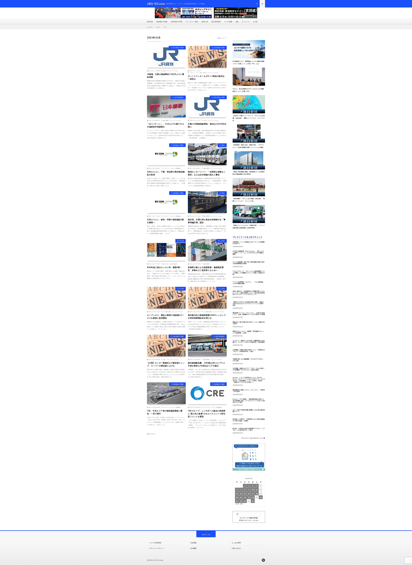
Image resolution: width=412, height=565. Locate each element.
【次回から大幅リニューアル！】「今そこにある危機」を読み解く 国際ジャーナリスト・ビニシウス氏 (249, 118)
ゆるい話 (165, 264)
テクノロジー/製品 (192, 21)
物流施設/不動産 (161, 21)
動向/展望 (165, 120)
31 (253, 501)
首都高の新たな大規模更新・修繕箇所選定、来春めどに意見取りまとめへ (206, 268)
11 (257, 489)
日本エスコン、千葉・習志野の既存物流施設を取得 (166, 173)
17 (253, 493)
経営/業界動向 (216, 21)
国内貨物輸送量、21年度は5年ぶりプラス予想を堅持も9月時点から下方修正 (206, 364)
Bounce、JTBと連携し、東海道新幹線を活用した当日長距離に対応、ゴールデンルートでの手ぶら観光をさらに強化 (249, 400)
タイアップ (245, 21)
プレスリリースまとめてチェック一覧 (253, 438)
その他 (255, 21)
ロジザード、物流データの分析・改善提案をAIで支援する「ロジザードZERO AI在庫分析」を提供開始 (249, 341)
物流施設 (178, 168)
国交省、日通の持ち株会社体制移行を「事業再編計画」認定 (207, 221)
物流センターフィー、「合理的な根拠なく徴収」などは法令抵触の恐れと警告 (207, 173)
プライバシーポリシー (156, 548)
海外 (204, 72)
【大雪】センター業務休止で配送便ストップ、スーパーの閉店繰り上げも (166, 364)
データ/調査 (228, 21)
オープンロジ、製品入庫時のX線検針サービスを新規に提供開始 (165, 316)
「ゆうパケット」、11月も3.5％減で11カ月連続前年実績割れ (165, 125)
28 (241, 501)
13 (237, 493)
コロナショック (194, 72)
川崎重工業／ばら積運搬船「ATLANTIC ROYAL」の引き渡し (248, 359)
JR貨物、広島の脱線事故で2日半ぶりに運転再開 (165, 75)
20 (237, 497)
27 (237, 501)
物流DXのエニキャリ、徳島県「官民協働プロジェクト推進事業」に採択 (248, 332)
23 (249, 497)
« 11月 (237, 504)
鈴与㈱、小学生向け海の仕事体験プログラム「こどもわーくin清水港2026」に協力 (249, 429)
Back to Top (206, 534)
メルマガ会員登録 (155, 543)
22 (245, 497)
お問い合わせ (236, 548)
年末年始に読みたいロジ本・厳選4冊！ (164, 267)
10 (253, 489)
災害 (164, 70)
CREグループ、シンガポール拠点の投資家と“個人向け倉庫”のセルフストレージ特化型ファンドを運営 (206, 414)
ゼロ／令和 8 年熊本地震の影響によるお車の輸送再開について (249, 410)
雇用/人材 (204, 21)
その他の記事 (173, 264)
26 (261, 497)
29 (245, 501)
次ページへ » (151, 434)
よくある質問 (236, 543)
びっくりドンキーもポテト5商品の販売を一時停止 (206, 77)
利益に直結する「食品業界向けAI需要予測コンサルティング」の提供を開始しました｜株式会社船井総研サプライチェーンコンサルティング (249, 292)
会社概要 (193, 548)
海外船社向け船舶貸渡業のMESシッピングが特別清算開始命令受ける (207, 316)
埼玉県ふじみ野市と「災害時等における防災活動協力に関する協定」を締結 (249, 419)
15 (245, 493)
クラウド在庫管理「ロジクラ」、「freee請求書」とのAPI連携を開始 (248, 282)
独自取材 (150, 21)
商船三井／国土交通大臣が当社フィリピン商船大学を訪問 (249, 322)
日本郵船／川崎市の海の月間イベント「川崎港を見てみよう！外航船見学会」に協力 (249, 350)
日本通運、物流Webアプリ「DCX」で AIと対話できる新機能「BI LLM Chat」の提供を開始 (248, 369)
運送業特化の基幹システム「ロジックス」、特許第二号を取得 (249, 390)
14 (241, 493)
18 (257, 493)
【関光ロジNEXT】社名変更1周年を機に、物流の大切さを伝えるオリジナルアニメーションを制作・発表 (249, 303)
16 (249, 493)
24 (253, 497)
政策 (237, 21)
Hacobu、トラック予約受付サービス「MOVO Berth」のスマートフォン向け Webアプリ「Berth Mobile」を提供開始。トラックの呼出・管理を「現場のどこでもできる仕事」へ (249, 380)
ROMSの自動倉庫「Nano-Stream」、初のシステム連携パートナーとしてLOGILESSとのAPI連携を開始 (248, 252)
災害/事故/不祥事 (176, 21)
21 (241, 497)
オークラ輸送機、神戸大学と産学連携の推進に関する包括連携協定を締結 (249, 262)
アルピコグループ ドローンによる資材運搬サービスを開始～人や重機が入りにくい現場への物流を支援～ (249, 272)
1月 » (241, 504)
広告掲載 (193, 543)
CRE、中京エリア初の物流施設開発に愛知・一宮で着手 (165, 412)
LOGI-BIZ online (157, 560)
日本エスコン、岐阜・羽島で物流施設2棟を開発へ (165, 221)
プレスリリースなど (172, 70)
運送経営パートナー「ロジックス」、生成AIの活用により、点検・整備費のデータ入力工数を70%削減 (249, 313)
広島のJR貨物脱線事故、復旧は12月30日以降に (207, 125)
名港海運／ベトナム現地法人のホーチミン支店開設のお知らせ (249, 242)
